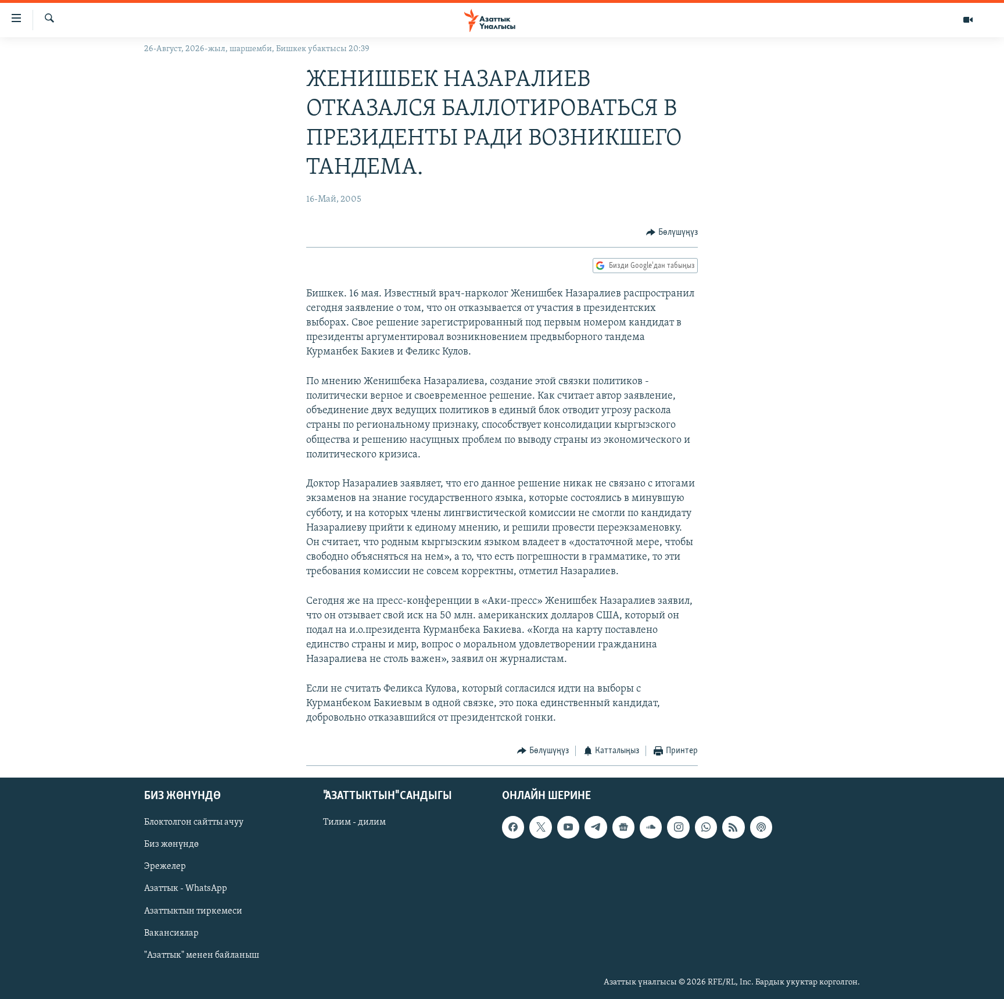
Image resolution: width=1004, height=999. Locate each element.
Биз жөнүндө (171, 844)
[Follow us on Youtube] (568, 827)
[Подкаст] (761, 827)
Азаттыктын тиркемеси (193, 910)
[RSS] (733, 827)
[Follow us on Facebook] (513, 827)
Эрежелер (165, 866)
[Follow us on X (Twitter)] (540, 827)
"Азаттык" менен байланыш (201, 954)
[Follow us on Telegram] (596, 827)
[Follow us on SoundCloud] (651, 827)
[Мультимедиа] (968, 20)
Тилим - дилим (354, 822)
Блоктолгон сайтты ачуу (193, 822)
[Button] (672, 232)
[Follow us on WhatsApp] (706, 827)
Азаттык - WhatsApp (185, 888)
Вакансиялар (171, 932)
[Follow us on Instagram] (678, 827)
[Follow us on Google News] (623, 827)
